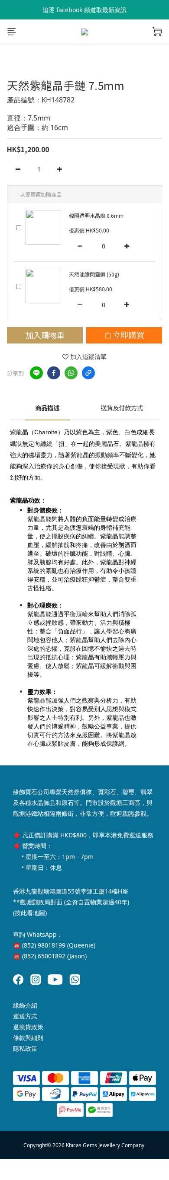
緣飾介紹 (25, 1005)
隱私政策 (25, 1048)
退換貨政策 (28, 1027)
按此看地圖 (30, 913)
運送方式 (25, 1016)
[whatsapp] (71, 372)
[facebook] (53, 372)
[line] (36, 372)
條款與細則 (28, 1038)
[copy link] (88, 372)
